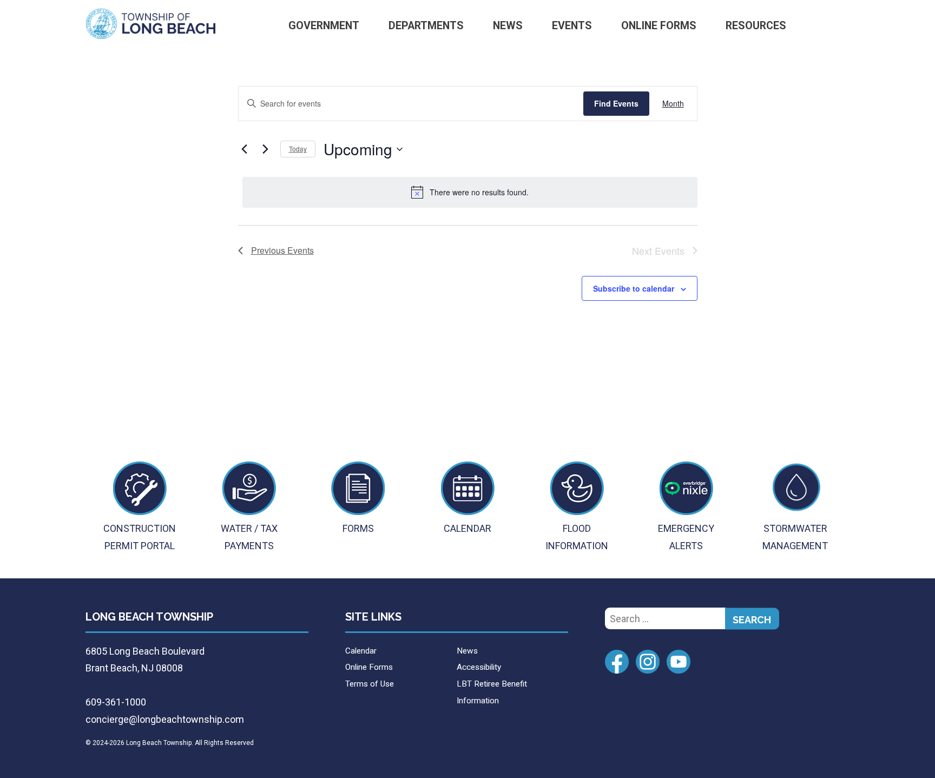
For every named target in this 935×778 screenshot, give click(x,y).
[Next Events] (265, 149)
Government (323, 25)
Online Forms (658, 25)
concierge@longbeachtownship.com (164, 719)
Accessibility (479, 667)
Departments (426, 25)
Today (298, 148)
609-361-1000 (115, 702)
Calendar (361, 651)
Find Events (616, 103)
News (508, 25)
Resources (756, 25)
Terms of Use (369, 684)
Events (572, 25)
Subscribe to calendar (633, 288)
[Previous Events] (244, 149)
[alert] (469, 192)
